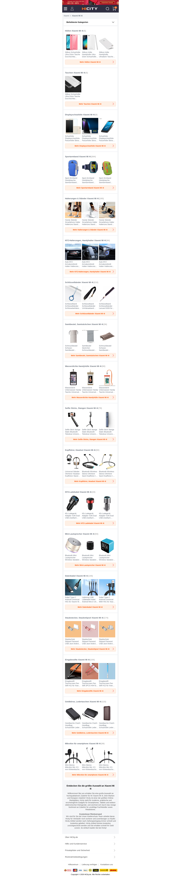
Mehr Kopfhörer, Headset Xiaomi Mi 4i (90, 481)
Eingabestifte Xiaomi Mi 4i (77, 660)
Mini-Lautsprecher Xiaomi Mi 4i (79, 534)
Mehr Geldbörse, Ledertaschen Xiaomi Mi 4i (90, 733)
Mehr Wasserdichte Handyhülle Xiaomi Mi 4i (90, 397)
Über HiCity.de (71, 837)
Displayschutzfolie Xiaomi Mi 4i (80, 115)
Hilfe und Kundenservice (76, 844)
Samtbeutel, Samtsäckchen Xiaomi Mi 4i (84, 324)
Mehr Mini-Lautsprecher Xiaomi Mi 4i (90, 565)
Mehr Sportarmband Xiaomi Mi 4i (90, 188)
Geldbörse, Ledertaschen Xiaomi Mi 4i (83, 702)
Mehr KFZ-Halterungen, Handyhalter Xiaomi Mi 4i (90, 272)
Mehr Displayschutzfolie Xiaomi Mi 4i (90, 146)
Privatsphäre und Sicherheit (77, 850)
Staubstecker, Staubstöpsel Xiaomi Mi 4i (84, 618)
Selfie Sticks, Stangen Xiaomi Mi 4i (81, 408)
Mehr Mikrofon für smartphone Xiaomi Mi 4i (90, 775)
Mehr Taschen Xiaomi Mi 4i (90, 104)
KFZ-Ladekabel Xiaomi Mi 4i (78, 492)
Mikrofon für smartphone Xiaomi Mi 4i (83, 743)
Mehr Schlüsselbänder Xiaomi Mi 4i (90, 314)
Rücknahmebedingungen (76, 857)
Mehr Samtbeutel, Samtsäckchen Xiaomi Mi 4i (90, 355)
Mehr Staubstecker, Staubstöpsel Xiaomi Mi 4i (90, 649)
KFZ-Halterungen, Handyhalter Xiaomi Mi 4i (85, 240)
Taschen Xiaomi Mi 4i (75, 73)
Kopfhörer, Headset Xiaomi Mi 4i (80, 450)
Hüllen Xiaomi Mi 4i (74, 31)
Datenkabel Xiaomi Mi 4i (76, 576)
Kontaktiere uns (106, 864)
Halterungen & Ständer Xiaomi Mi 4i (82, 198)
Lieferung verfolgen (89, 864)
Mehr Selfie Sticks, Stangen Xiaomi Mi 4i (90, 439)
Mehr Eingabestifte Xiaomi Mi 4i (90, 691)
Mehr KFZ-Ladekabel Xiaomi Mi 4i (90, 523)
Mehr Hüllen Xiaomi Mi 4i (90, 62)
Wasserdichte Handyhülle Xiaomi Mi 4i (83, 366)
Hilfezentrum (73, 864)
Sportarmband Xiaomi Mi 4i (78, 156)
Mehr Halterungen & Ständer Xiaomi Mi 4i (90, 230)
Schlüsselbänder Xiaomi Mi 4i (79, 282)
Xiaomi (66, 16)
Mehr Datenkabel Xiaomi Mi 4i (90, 607)
